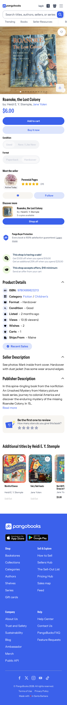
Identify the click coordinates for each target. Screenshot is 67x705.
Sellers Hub (44, 562)
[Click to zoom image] (33, 60)
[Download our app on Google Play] (37, 537)
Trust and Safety (16, 626)
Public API (12, 660)
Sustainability (14, 632)
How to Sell (44, 555)
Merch (9, 653)
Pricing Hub (45, 576)
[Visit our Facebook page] (19, 678)
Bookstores (12, 555)
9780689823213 (28, 290)
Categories (12, 569)
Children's (41, 296)
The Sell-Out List (48, 569)
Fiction (27, 296)
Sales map (44, 583)
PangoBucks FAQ (48, 632)
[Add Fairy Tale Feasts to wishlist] (47, 459)
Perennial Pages (29, 179)
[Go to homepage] (12, 6)
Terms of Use (25, 691)
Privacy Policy (41, 691)
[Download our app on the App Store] (15, 537)
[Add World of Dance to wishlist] (21, 459)
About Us (11, 619)
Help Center (45, 619)
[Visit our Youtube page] (40, 678)
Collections (12, 562)
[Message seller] (18, 195)
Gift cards (11, 597)
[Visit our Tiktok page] (47, 678)
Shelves (10, 583)
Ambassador (13, 646)
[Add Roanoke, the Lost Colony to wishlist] (62, 32)
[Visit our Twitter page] (26, 678)
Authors (10, 576)
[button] (33, 282)
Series (9, 590)
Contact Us (44, 626)
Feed (40, 590)
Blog (8, 639)
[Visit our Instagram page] (33, 678)
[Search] (60, 14)
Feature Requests (48, 639)
